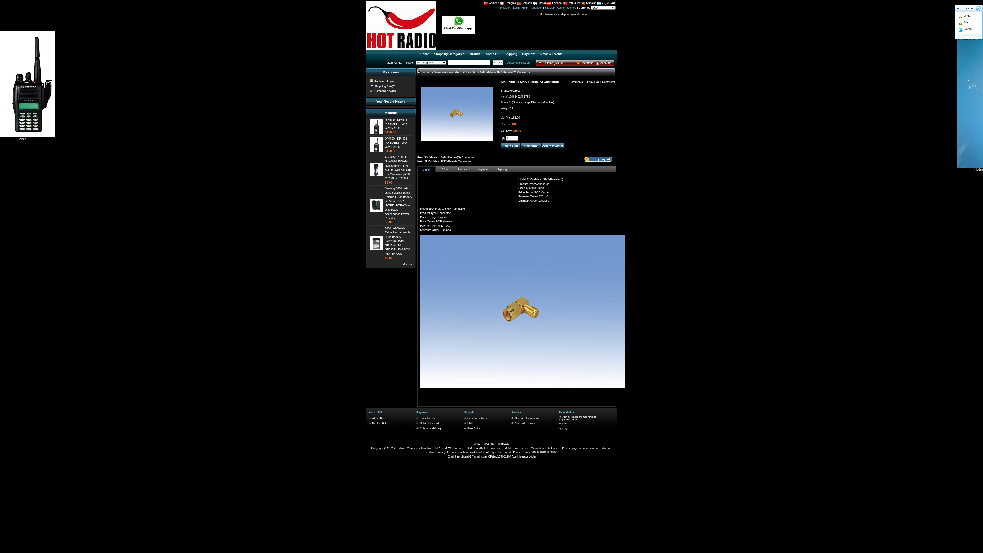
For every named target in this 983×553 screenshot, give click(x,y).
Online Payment (429, 423)
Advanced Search (518, 62)
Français (510, 2)
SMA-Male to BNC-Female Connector (447, 161)
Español (556, 2)
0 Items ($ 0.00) (554, 63)
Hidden (21, 138)
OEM (565, 423)
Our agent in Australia (527, 418)
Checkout (587, 63)
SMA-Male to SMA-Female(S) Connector (449, 157)
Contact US (379, 423)
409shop (489, 443)
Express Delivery (477, 418)
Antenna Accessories (447, 72)
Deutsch (526, 2)
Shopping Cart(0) (385, 86)
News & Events (551, 54)
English (542, 2)
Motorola (470, 72)
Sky (966, 22)
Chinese (494, 2)
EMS (470, 423)
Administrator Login (524, 456)
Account (605, 63)
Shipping (511, 54)
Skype (968, 28)
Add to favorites (566, 7)
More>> (407, 264)
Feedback (536, 7)
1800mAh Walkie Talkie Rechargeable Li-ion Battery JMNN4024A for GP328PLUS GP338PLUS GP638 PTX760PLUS (397, 241)
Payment (528, 54)
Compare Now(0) (385, 90)
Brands (475, 54)
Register (505, 7)
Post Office (473, 428)
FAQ (565, 428)
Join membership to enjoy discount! (566, 11)
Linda (967, 15)
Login (516, 7)
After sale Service (525, 423)
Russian (591, 2)
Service (516, 412)
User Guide (566, 412)
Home (424, 54)
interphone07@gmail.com (471, 456)
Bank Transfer (428, 418)
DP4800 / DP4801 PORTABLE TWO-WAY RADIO (396, 124)
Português (574, 2)
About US (492, 54)
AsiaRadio (503, 443)
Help (525, 7)
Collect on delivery (430, 428)
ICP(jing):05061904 (499, 456)
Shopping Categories (449, 54)
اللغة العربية (608, 2)
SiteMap (550, 7)
